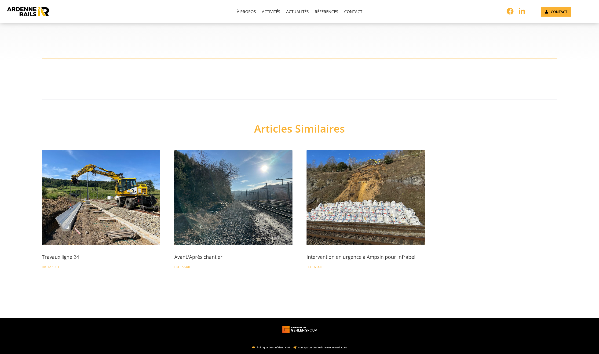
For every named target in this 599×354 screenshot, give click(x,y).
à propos (246, 11)
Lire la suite (51, 267)
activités (271, 11)
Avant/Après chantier (198, 257)
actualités (297, 11)
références (326, 11)
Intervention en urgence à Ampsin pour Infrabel (361, 257)
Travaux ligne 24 (60, 257)
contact (353, 11)
